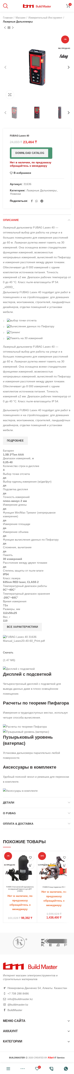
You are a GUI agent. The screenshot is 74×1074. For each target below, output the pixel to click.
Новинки (15, 193)
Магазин (20, 17)
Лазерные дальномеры (18, 21)
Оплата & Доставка (18, 823)
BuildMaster (14, 1010)
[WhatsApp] (36, 201)
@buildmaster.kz (17, 1004)
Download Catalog (29, 153)
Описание (11, 220)
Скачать (8, 652)
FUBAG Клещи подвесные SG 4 (54, 887)
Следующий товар (13, 28)
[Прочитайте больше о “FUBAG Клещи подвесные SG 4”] (64, 865)
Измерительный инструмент (45, 17)
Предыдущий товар (5, 28)
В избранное (22, 172)
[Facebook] (32, 201)
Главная (8, 17)
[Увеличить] (10, 95)
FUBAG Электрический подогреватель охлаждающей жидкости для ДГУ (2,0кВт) (20, 889)
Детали (8, 802)
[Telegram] (42, 201)
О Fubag (9, 813)
